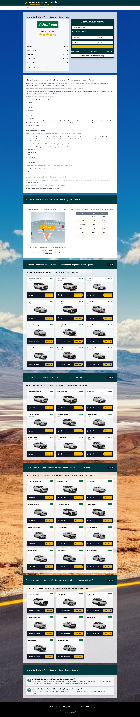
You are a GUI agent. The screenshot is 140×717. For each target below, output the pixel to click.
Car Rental (42, 7)
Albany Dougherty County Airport (46, 83)
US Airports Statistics (55, 707)
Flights (53, 7)
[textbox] (92, 27)
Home (46, 707)
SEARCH (110, 264)
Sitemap (93, 707)
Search (92, 47)
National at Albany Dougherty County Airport (43, 681)
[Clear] (112, 27)
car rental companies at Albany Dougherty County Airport (83, 83)
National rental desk (37, 691)
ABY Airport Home (30, 7)
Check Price (49, 295)
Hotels (63, 7)
